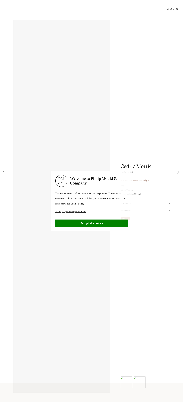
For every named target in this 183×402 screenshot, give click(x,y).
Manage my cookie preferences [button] (70, 211)
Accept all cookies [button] (91, 223)
